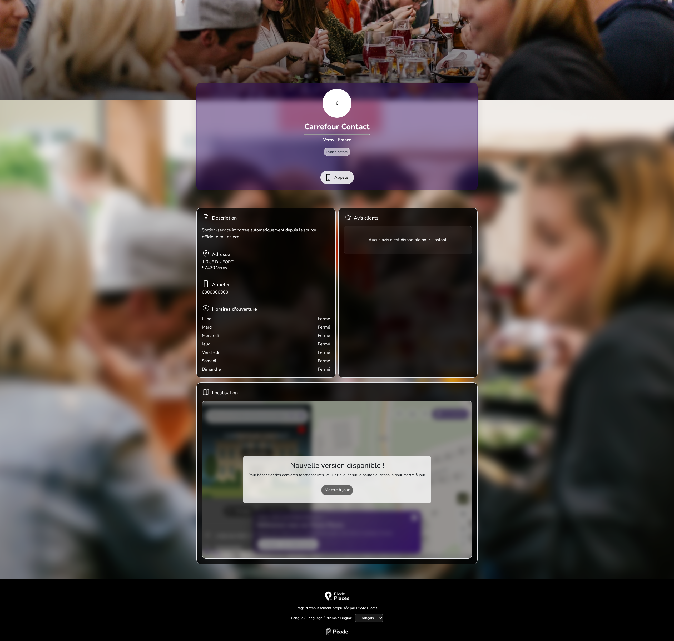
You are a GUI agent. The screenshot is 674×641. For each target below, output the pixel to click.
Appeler (342, 177)
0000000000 (215, 292)
